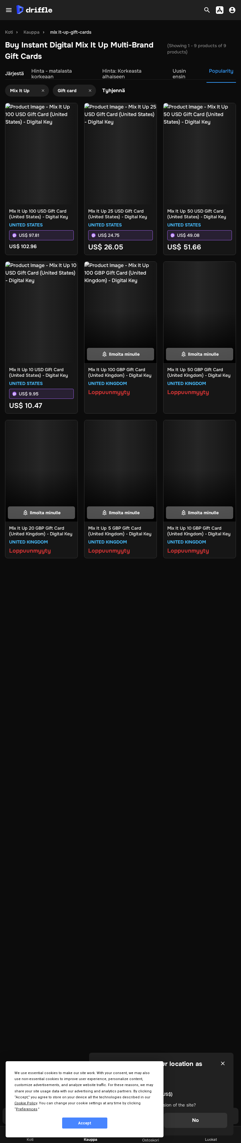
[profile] (232, 10)
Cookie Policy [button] (25, 1103)
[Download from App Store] (219, 10)
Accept (84, 1123)
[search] (207, 10)
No (195, 1120)
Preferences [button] (26, 1109)
